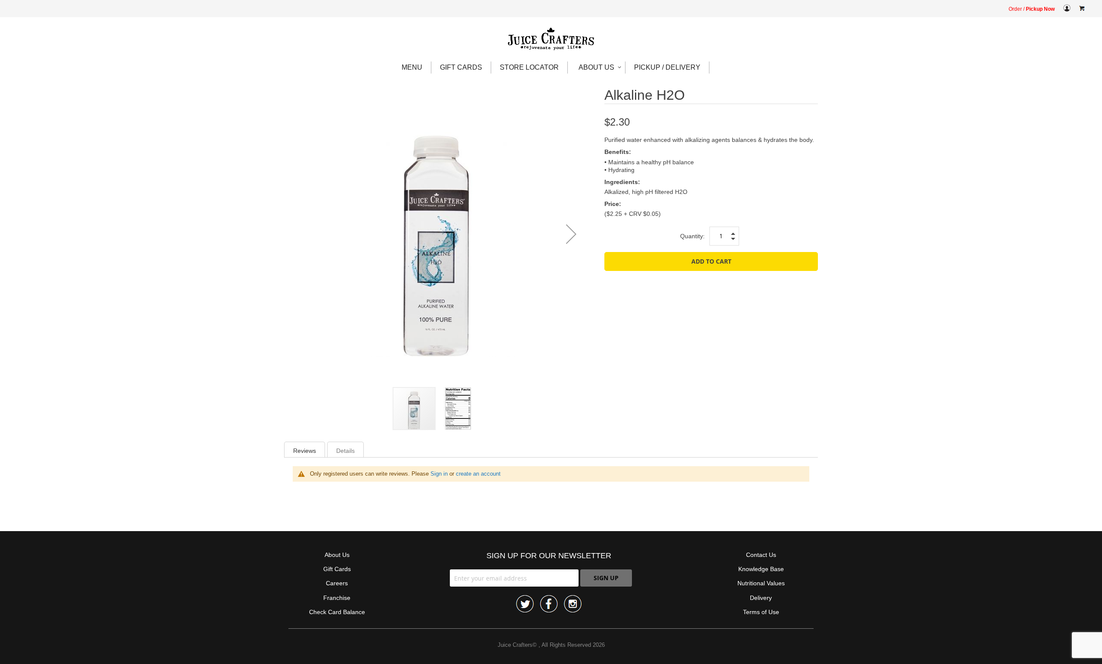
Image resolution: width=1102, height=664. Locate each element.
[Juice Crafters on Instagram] (573, 604)
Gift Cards (337, 569)
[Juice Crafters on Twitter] (525, 604)
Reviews (304, 450)
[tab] (304, 450)
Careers (337, 583)
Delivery (761, 597)
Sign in (439, 473)
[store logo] (551, 39)
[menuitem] (412, 67)
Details (345, 450)
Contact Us (761, 554)
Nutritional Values (761, 583)
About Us (337, 554)
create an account (478, 473)
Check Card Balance (337, 612)
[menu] (551, 67)
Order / (1032, 9)
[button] (571, 234)
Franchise (336, 597)
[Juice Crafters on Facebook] (549, 604)
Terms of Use (761, 612)
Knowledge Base (761, 569)
